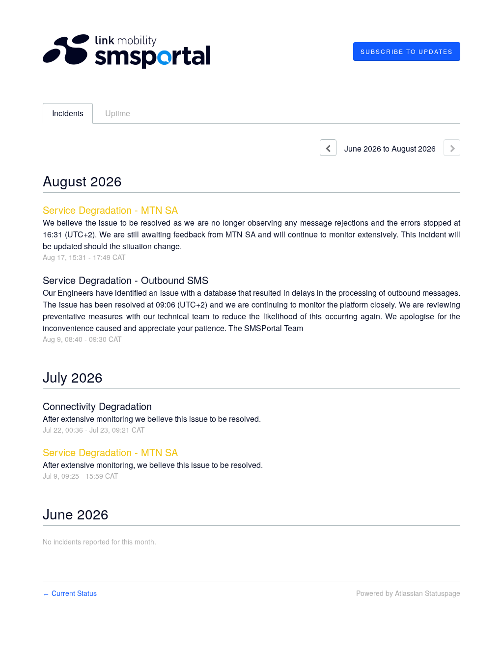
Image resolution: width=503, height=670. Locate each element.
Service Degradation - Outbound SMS (125, 280)
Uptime (117, 113)
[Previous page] (328, 147)
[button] (406, 51)
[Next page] (452, 147)
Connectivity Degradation (97, 406)
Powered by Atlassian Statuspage (408, 593)
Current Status (70, 593)
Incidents (68, 113)
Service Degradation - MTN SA (110, 210)
